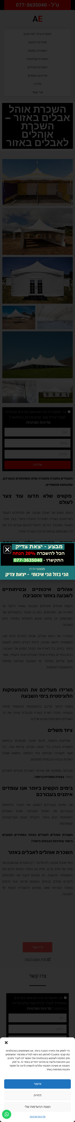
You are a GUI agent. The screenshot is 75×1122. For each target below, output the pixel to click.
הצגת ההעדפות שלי (38, 1107)
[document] (37, 561)
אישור (37, 1084)
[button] (6, 1043)
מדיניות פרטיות (37, 1116)
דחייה (37, 1095)
